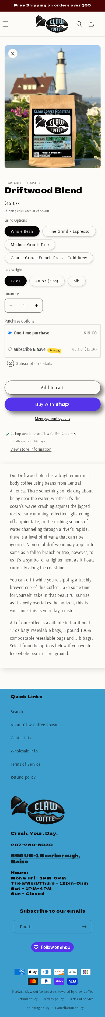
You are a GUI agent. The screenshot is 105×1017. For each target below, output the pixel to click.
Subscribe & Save (37, 349)
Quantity (12, 294)
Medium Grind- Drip (30, 244)
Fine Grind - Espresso (69, 231)
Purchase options (19, 321)
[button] (79, 24)
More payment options (52, 418)
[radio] (10, 332)
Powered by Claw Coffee (75, 991)
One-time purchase (31, 332)
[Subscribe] (84, 927)
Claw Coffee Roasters (41, 991)
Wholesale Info (24, 751)
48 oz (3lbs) (47, 280)
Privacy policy (53, 999)
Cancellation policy (69, 1008)
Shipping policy (38, 1008)
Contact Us (21, 737)
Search (17, 711)
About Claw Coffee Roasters (36, 724)
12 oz (16, 280)
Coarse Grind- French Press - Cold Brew (49, 257)
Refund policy (23, 777)
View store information (31, 449)
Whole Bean (22, 231)
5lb (76, 280)
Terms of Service (26, 764)
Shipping (10, 211)
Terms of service (81, 999)
